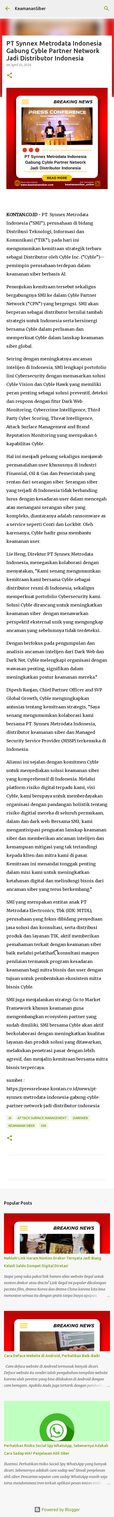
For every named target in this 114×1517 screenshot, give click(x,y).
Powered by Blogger (60, 1509)
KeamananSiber (30, 8)
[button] (9, 75)
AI (9, 1118)
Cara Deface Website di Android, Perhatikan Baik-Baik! (52, 1356)
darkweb (80, 1118)
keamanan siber (21, 1125)
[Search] (106, 8)
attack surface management (42, 1118)
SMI (43, 1125)
